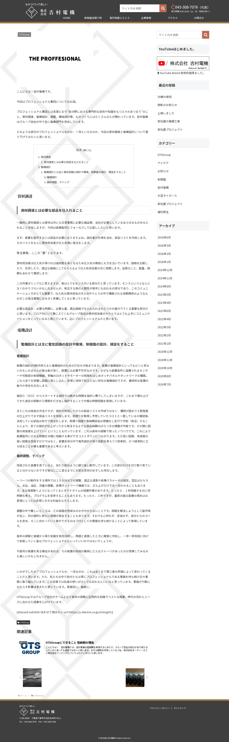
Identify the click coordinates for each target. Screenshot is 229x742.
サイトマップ (180, 708)
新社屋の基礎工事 (168, 121)
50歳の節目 (164, 97)
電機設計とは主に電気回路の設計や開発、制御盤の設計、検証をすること (86, 172)
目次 (79, 150)
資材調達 (46, 157)
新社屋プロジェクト (170, 129)
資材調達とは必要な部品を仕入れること (66, 162)
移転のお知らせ (167, 105)
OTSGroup (24, 622)
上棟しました (165, 113)
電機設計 (46, 167)
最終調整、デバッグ (58, 182)
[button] (163, 8)
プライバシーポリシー (160, 708)
